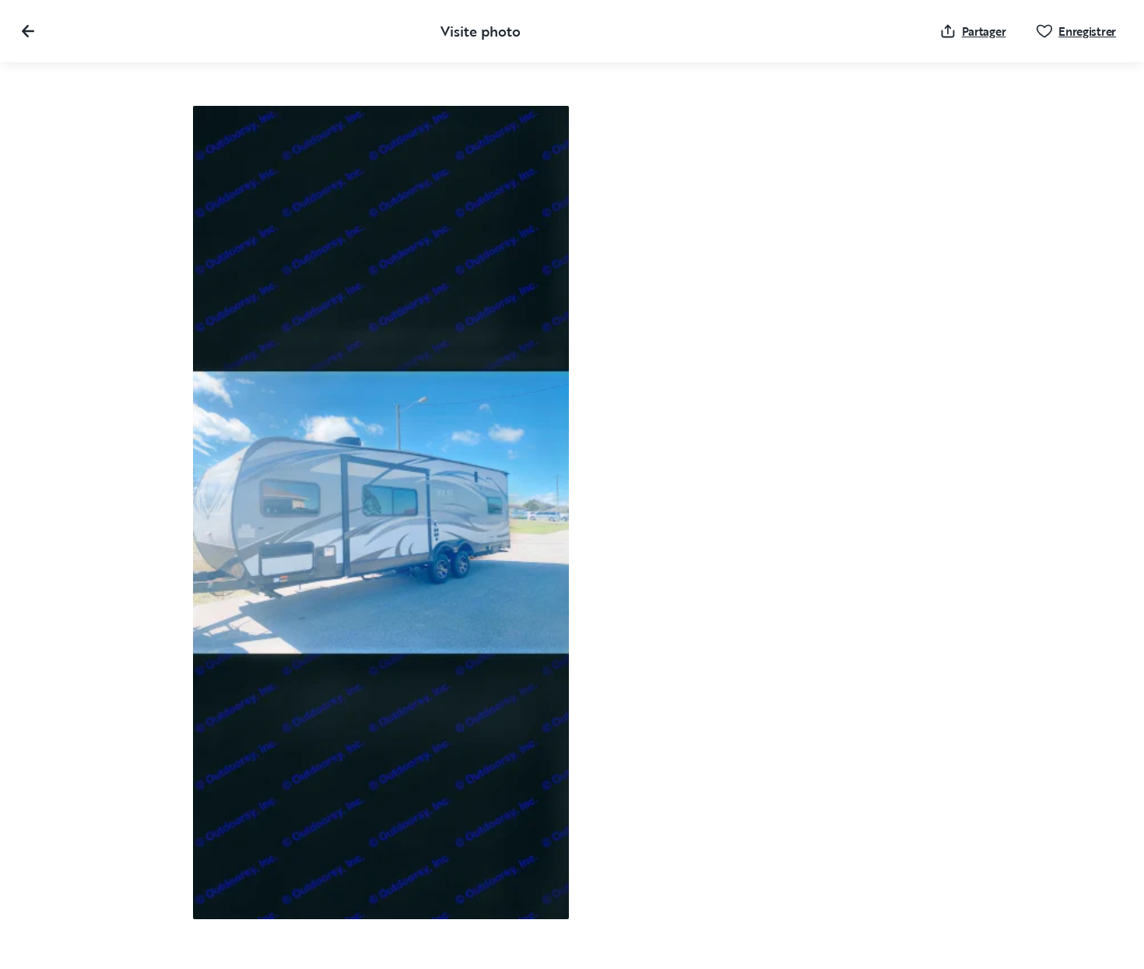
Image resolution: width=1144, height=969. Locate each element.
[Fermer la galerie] (28, 31)
